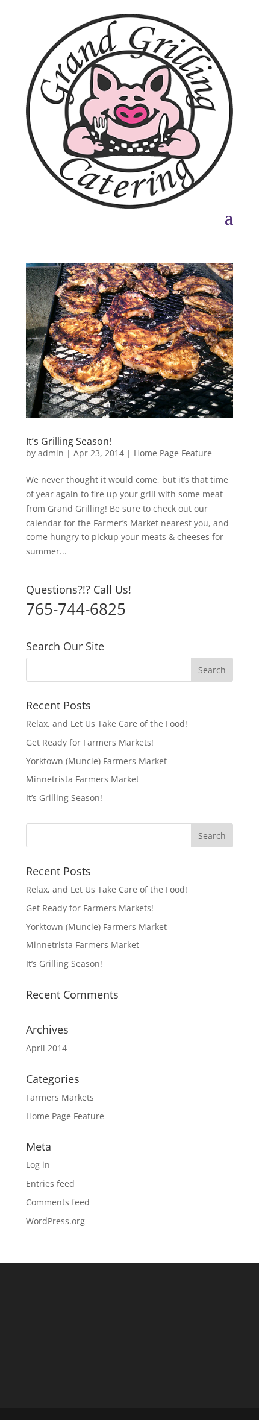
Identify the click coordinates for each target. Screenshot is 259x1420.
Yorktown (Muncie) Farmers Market (96, 761)
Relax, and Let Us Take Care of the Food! (106, 723)
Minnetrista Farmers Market (82, 779)
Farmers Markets (60, 1097)
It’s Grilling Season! (68, 441)
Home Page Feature (173, 453)
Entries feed (50, 1183)
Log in (38, 1164)
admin (51, 453)
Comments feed (58, 1202)
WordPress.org (55, 1221)
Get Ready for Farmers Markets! (90, 742)
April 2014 (46, 1048)
